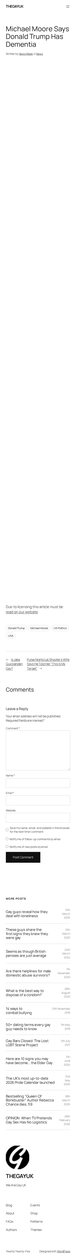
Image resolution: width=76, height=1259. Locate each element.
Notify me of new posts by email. (29, 847)
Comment (13, 728)
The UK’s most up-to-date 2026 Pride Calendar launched (30, 1080)
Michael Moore (39, 628)
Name (10, 775)
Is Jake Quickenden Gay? (14, 664)
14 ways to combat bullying (19, 1011)
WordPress (63, 1251)
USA (10, 636)
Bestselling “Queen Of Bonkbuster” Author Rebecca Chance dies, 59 (30, 1100)
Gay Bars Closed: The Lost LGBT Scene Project (27, 1043)
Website (11, 810)
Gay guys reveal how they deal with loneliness (27, 914)
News (39, 54)
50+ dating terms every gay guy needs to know (28, 1027)
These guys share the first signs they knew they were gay (27, 934)
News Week (26, 54)
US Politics (60, 628)
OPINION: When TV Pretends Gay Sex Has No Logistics (29, 1120)
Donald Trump (16, 628)
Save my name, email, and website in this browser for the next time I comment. (40, 830)
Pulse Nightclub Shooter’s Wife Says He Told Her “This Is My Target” (48, 664)
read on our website (22, 611)
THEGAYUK (14, 6)
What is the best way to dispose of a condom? (25, 993)
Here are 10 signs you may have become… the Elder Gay (29, 1061)
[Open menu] (67, 6)
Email (10, 793)
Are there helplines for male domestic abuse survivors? (28, 973)
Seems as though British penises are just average (26, 953)
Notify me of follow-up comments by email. (35, 839)
